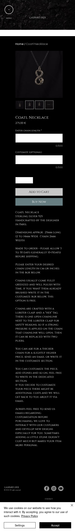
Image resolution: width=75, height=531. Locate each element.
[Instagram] (53, 488)
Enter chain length (28, 130)
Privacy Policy (29, 516)
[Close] (69, 507)
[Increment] (30, 180)
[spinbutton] (24, 180)
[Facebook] (46, 488)
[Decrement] (18, 180)
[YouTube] (60, 488)
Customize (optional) (28, 152)
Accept (55, 525)
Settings (20, 525)
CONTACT (49, 499)
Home (19, 43)
